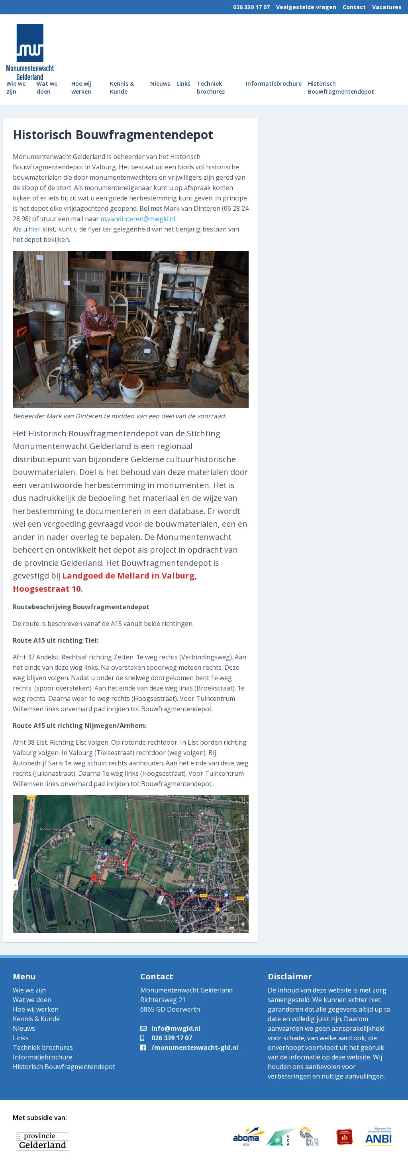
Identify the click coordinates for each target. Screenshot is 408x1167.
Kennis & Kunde (122, 87)
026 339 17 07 (251, 7)
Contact (354, 7)
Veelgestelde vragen (306, 7)
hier (35, 229)
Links (183, 83)
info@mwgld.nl (175, 1028)
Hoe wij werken (81, 87)
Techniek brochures (211, 87)
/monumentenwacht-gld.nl (194, 1047)
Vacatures (387, 7)
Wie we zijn (16, 87)
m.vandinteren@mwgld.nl (137, 218)
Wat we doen (47, 87)
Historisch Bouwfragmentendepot (341, 87)
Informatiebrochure (274, 83)
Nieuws (160, 83)
